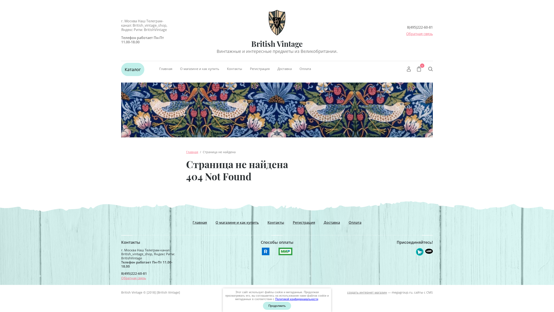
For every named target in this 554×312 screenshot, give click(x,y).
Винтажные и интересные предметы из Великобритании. (277, 51)
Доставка (284, 69)
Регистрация (260, 69)
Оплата (305, 69)
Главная (165, 69)
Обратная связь (419, 33)
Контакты (234, 69)
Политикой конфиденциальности (296, 299)
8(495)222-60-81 (420, 27)
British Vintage (277, 44)
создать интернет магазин (367, 292)
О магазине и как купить (199, 69)
